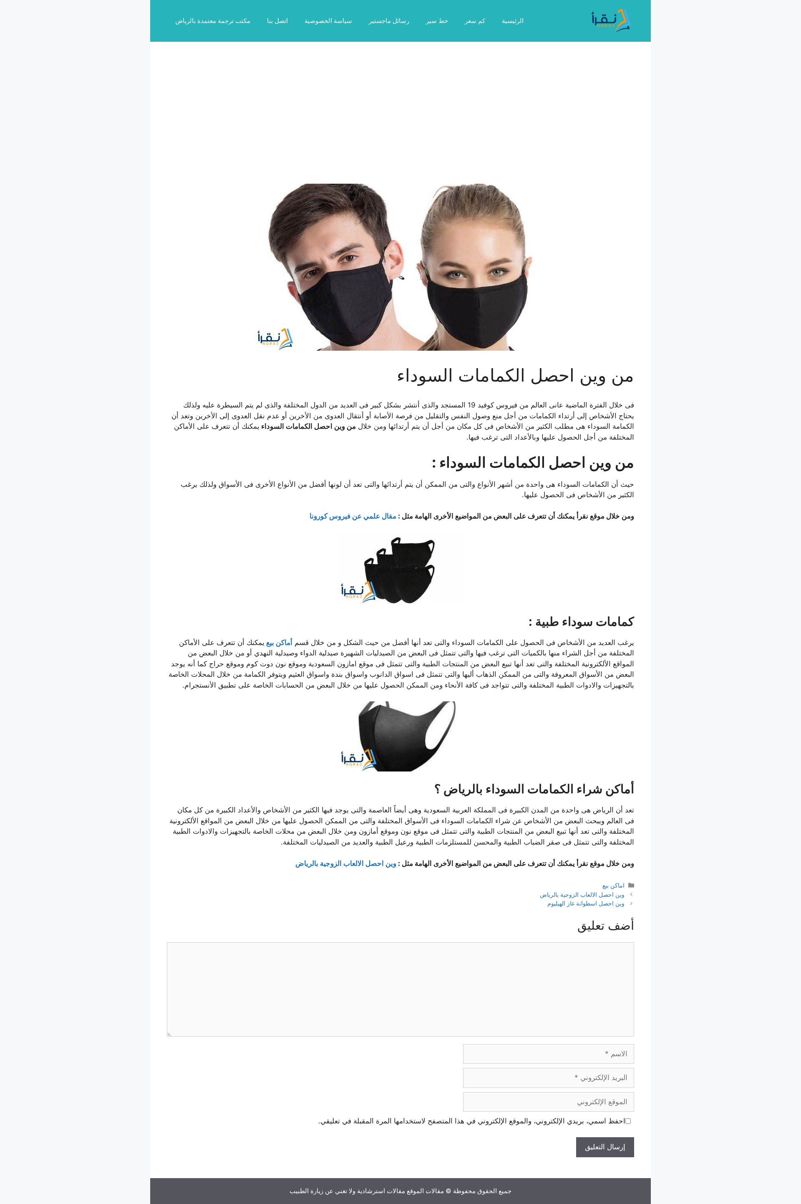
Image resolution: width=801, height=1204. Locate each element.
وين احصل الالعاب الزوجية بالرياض (345, 863)
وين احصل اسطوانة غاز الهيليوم (586, 903)
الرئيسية (513, 21)
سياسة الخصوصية (328, 21)
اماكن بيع (613, 885)
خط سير (437, 21)
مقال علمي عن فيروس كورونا (353, 516)
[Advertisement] (400, 121)
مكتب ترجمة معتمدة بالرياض (212, 21)
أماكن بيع (279, 642)
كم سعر (475, 21)
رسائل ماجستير (389, 21)
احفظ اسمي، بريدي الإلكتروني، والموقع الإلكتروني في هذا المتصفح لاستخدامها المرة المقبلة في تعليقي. (471, 1121)
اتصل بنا (277, 21)
